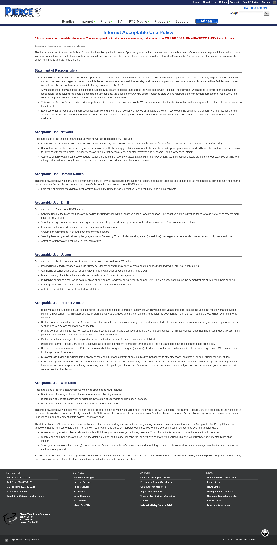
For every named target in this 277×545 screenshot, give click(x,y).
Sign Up (206, 21)
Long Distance (82, 496)
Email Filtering (251, 2)
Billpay (223, 2)
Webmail (234, 2)
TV (120, 21)
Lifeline (144, 500)
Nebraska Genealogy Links (222, 496)
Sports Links (214, 500)
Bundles (68, 21)
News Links (213, 486)
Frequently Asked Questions (156, 482)
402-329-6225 (28, 486)
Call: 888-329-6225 (256, 8)
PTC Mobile (138, 21)
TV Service (79, 491)
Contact (266, 2)
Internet (87, 21)
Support (182, 21)
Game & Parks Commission (222, 477)
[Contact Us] (10, 514)
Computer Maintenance (153, 486)
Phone (105, 21)
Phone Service (81, 486)
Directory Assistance (218, 505)
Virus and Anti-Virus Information (158, 496)
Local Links (213, 482)
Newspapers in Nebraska (220, 491)
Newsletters (209, 2)
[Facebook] (274, 1)
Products (161, 21)
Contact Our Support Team (155, 477)
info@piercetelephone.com (29, 496)
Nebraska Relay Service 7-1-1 (156, 505)
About (196, 2)
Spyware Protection (151, 491)
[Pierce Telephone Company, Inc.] (22, 7)
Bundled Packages (84, 477)
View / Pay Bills (82, 505)
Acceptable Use (32, 540)
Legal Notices (16, 540)
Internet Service (82, 482)
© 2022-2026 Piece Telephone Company (238, 540)
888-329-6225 (25, 482)
